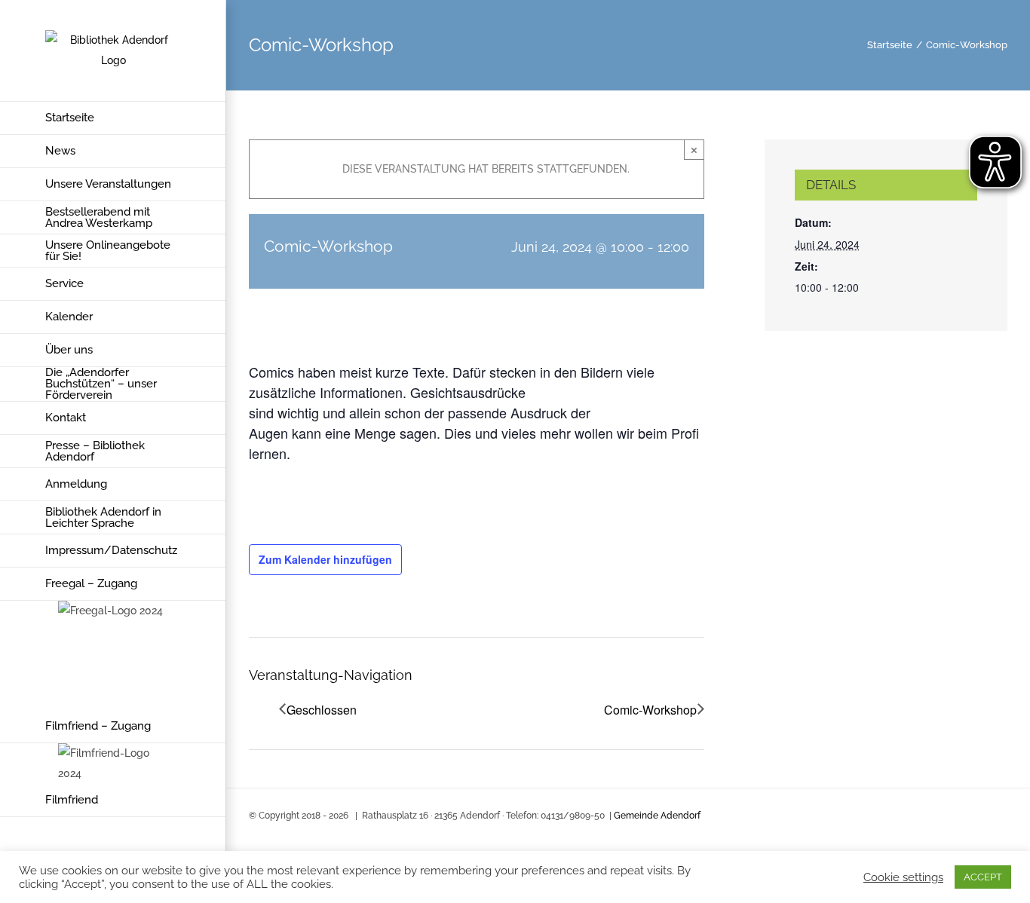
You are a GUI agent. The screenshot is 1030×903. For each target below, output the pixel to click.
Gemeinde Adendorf (657, 815)
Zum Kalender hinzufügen (325, 559)
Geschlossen (322, 709)
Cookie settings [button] (903, 877)
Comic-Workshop (650, 709)
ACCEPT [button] (983, 877)
